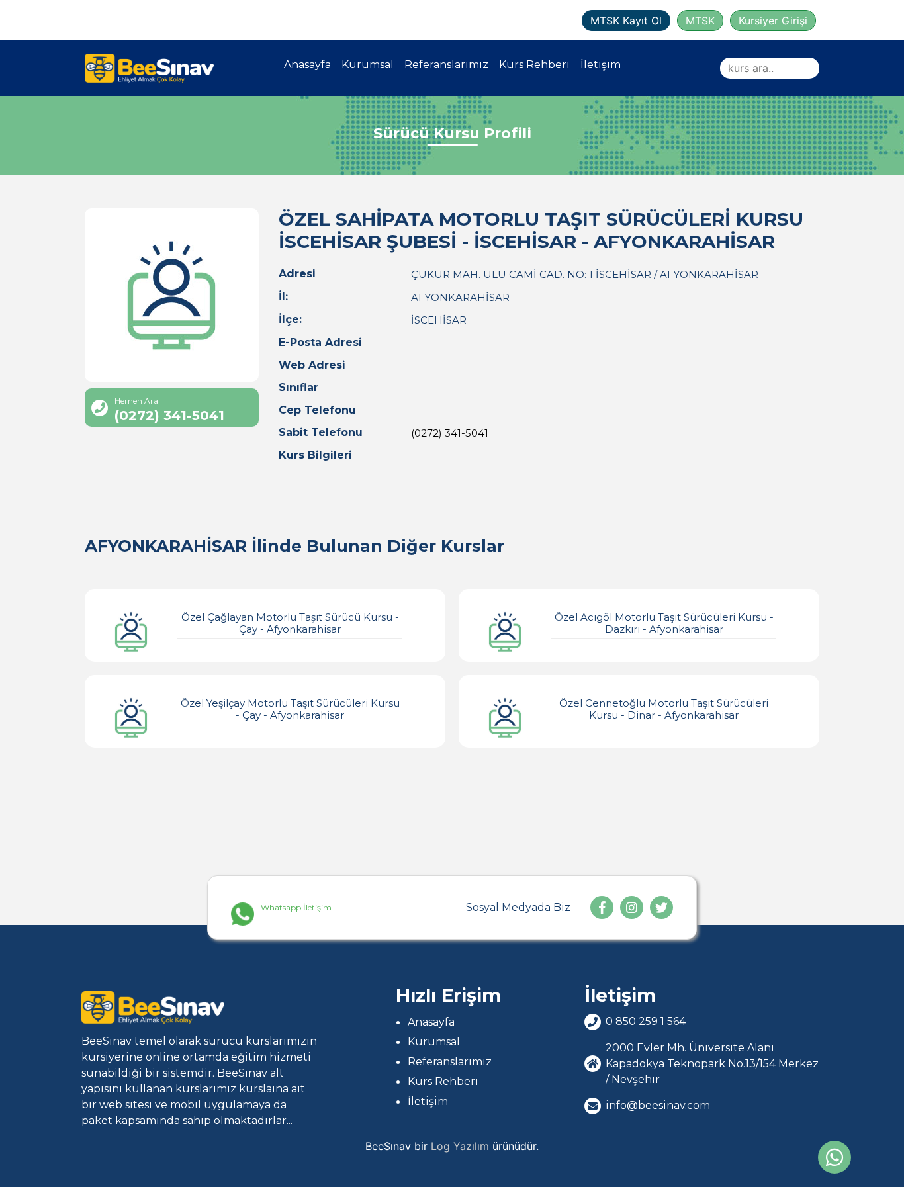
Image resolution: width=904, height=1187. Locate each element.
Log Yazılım (460, 1146)
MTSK (700, 20)
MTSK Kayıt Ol (626, 20)
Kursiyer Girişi (773, 20)
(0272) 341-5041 (449, 433)
